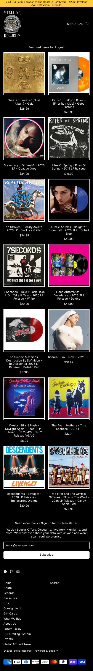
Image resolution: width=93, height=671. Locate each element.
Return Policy (12, 628)
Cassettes (10, 598)
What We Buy (12, 618)
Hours (7, 587)
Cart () (83, 24)
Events (8, 639)
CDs (6, 603)
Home (7, 583)
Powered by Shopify (46, 650)
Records (8, 593)
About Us (9, 623)
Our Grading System (17, 634)
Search (54, 583)
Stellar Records (23, 650)
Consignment (12, 608)
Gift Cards (10, 613)
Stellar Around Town (17, 644)
